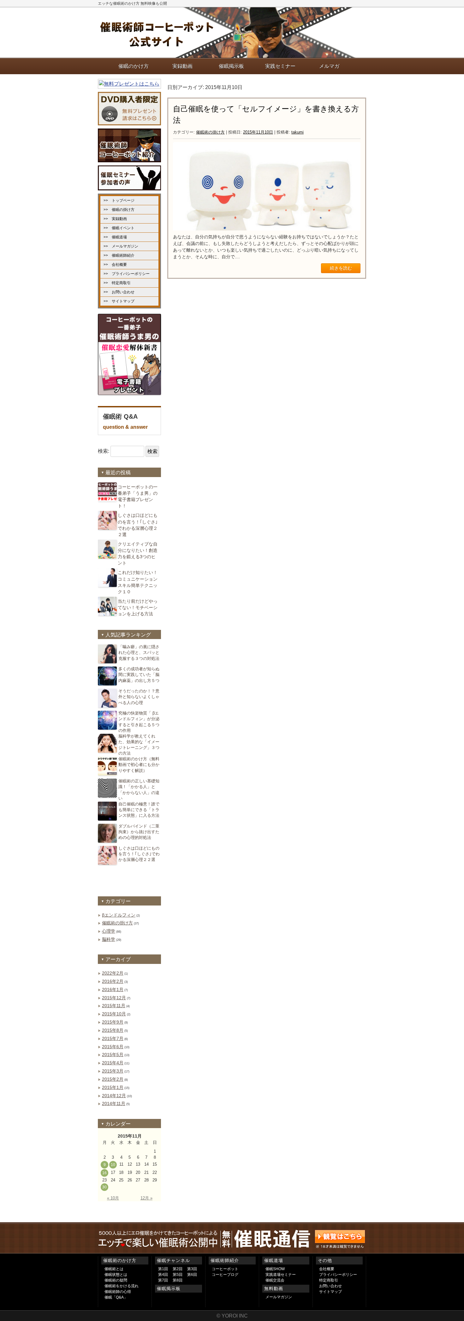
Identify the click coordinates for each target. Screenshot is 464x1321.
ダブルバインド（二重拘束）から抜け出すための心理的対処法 (138, 832)
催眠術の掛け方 (210, 132)
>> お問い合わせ (119, 292)
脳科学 (108, 939)
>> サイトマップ (119, 301)
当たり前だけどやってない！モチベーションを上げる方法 (138, 607)
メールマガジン (278, 1297)
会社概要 (326, 1269)
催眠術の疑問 (115, 1280)
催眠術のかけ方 (119, 1260)
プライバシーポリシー (338, 1274)
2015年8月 (112, 1030)
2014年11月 (113, 1103)
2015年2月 (112, 1079)
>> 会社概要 (115, 264)
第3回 (192, 1269)
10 (113, 1165)
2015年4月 (112, 1062)
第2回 (177, 1269)
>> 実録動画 (115, 219)
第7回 (163, 1280)
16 (104, 1173)
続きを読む (341, 268)
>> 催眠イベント (119, 228)
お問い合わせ (330, 1286)
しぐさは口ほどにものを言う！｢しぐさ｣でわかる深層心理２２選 (139, 854)
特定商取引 (328, 1280)
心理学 (108, 931)
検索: (103, 451)
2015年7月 (112, 1038)
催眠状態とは (115, 1274)
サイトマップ (330, 1291)
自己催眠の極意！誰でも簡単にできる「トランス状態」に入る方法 (138, 810)
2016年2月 (112, 981)
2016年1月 (112, 989)
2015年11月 (113, 1005)
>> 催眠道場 (115, 237)
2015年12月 (114, 997)
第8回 (177, 1280)
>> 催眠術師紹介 (119, 255)
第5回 (177, 1274)
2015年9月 (112, 1022)
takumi (297, 132)
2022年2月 (112, 973)
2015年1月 (112, 1087)
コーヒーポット (225, 1269)
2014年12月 (114, 1095)
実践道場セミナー (280, 1274)
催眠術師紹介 (225, 1260)
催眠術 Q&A (125, 421)
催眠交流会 (274, 1280)
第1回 (163, 1269)
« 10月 (113, 1198)
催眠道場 (273, 1260)
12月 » (146, 1198)
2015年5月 (112, 1054)
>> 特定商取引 (117, 283)
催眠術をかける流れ (121, 1286)
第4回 (163, 1274)
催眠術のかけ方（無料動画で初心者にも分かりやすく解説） (138, 764)
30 (104, 1187)
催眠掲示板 (169, 1288)
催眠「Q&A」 (116, 1297)
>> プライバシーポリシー (127, 274)
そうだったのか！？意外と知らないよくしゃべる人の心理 (138, 697)
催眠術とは (113, 1269)
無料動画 (273, 1288)
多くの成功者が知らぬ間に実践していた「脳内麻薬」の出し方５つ (138, 674)
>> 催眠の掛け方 (119, 209)
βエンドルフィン (118, 915)
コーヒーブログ (225, 1274)
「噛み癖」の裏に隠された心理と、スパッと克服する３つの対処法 (138, 652)
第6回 (192, 1274)
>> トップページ (119, 200)
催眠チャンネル (173, 1260)
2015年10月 (114, 1013)
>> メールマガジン (121, 246)
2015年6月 (112, 1046)
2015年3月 (112, 1070)
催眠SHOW (275, 1269)
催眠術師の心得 (117, 1291)
